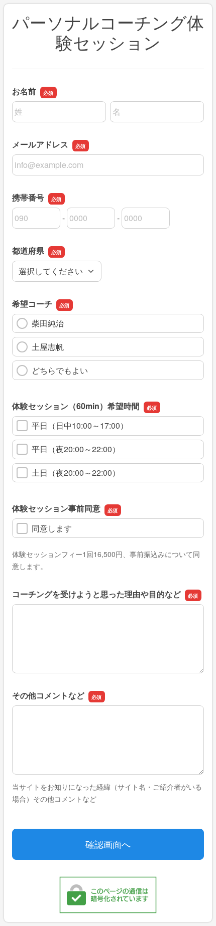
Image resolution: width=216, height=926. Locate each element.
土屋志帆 (48, 346)
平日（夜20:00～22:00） (76, 449)
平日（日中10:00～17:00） (80, 425)
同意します (52, 528)
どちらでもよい (60, 370)
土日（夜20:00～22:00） (76, 472)
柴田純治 (48, 323)
